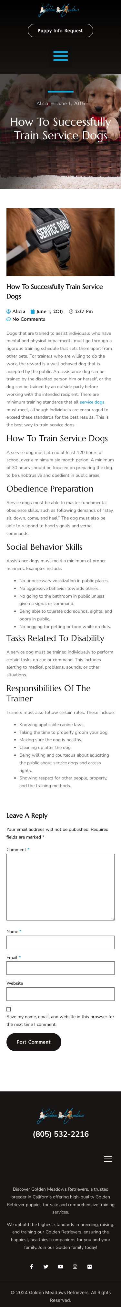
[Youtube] (60, 1266)
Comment (17, 850)
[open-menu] (104, 1159)
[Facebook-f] (31, 1266)
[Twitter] (46, 1266)
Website (14, 983)
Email (13, 958)
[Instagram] (75, 1266)
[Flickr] (89, 1266)
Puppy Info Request (60, 30)
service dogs (92, 402)
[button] (60, 56)
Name (13, 932)
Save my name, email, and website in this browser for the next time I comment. (60, 1020)
